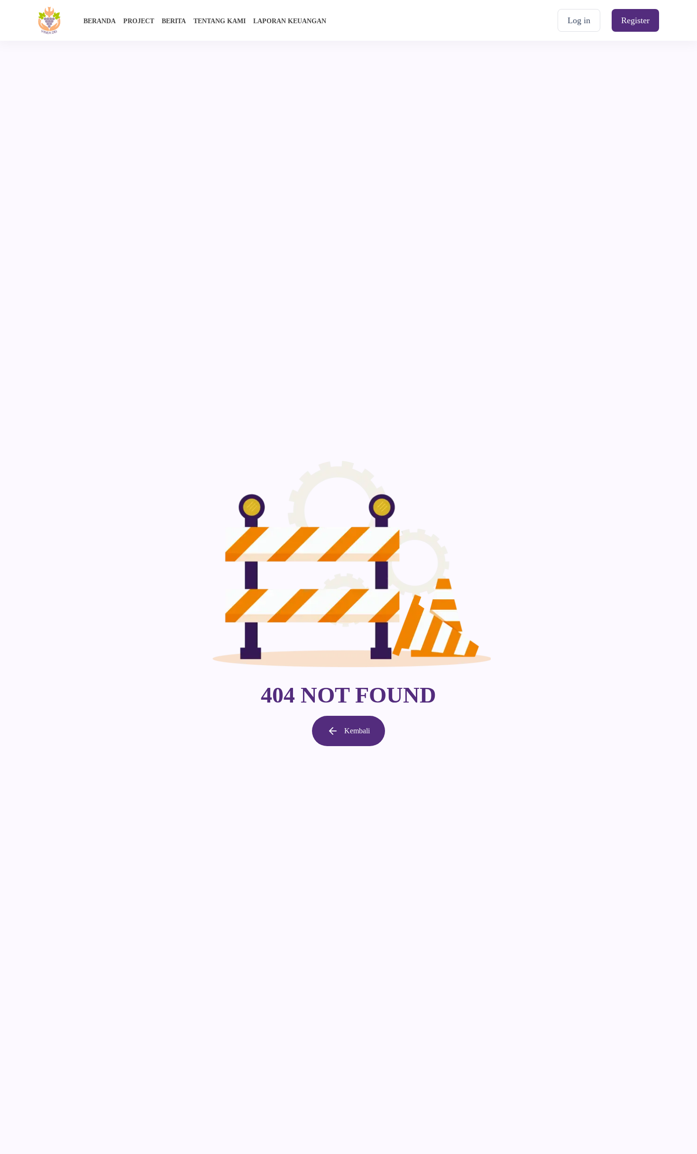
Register (635, 20)
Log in (579, 20)
